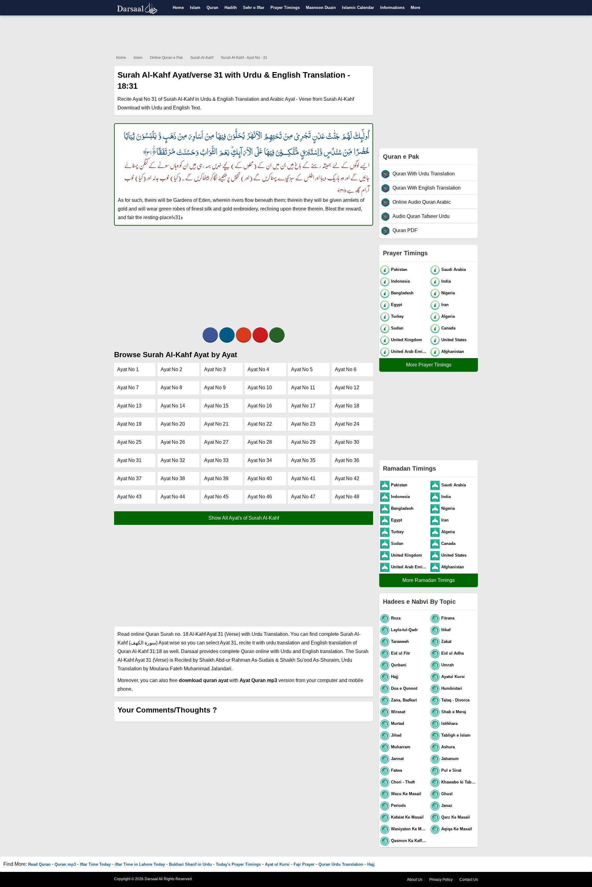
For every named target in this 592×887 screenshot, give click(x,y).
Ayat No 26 (173, 442)
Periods (398, 805)
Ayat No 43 (129, 496)
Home (178, 7)
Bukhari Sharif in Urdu (190, 864)
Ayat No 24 (347, 424)
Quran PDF (405, 230)
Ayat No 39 (216, 478)
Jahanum (450, 758)
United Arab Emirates (409, 351)
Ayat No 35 (303, 460)
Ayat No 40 (260, 478)
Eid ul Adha (452, 653)
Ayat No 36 (347, 460)
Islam (195, 7)
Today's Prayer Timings (238, 864)
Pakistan (399, 269)
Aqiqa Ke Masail (456, 829)
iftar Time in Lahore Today (140, 864)
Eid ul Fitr (400, 653)
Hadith (230, 7)
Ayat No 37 (129, 478)
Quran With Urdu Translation (424, 173)
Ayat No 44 (173, 496)
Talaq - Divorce (455, 700)
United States (454, 339)
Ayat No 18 (347, 405)
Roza (396, 618)
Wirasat (398, 711)
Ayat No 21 (216, 424)
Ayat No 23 (303, 424)
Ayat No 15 (216, 405)
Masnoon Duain (321, 7)
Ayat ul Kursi (277, 864)
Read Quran (39, 864)
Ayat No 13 (129, 405)
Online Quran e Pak (166, 57)
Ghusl (447, 793)
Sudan (397, 328)
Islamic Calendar (358, 7)
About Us (414, 879)
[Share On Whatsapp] (277, 335)
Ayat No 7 (128, 387)
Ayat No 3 (215, 369)
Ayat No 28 (260, 442)
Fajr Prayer (304, 864)
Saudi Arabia (453, 269)
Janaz (446, 805)
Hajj (394, 676)
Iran (445, 304)
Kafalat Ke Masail (407, 817)
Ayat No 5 (302, 369)
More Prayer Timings (428, 364)
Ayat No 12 (347, 387)
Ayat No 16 (260, 405)
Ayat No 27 (216, 442)
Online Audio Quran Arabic (422, 202)
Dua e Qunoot (404, 688)
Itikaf (445, 629)
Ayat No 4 (258, 369)
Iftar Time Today (95, 864)
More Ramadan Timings (428, 580)
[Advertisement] (296, 34)
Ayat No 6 (345, 369)
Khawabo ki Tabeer (459, 782)
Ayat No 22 (260, 424)
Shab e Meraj (453, 711)
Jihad (396, 735)
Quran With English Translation (427, 187)
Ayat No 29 (303, 442)
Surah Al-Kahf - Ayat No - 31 (244, 57)
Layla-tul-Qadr (404, 629)
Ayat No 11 (303, 387)
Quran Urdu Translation (341, 864)
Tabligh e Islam (456, 735)
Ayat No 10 (260, 387)
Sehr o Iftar (253, 7)
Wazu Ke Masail (406, 793)
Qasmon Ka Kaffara (409, 840)
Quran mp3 (65, 864)
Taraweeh (400, 641)
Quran (212, 7)
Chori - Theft (403, 782)
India (446, 281)
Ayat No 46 (260, 496)
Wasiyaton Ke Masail (409, 829)
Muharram (400, 747)
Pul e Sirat (451, 770)
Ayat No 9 (215, 387)
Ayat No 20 (173, 424)
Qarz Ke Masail (455, 817)
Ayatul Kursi (453, 676)
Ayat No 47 (303, 496)
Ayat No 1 (128, 369)
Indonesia (400, 281)
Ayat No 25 (129, 442)
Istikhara (449, 723)
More (415, 7)
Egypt (396, 304)
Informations (392, 7)
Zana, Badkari (404, 700)
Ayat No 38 (173, 478)
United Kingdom (406, 339)
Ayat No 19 (129, 424)
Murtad (397, 723)
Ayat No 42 (347, 478)
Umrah (447, 665)
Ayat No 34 (260, 460)
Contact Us (468, 879)
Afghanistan (452, 351)
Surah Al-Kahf (201, 57)
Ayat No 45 (216, 496)
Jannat (397, 758)
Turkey (397, 316)
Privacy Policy (441, 879)
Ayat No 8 (171, 387)
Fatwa (396, 770)
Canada (448, 328)
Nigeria (448, 293)
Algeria (448, 316)
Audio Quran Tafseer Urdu (421, 216)
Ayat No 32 (173, 460)
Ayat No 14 (173, 405)
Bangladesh (402, 293)
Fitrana (447, 618)
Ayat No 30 (347, 442)
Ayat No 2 (171, 369)
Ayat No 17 (303, 405)
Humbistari (451, 688)
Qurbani (398, 665)
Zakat (446, 641)
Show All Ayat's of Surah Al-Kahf (243, 518)
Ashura (448, 747)
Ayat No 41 (303, 478)
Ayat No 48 (347, 496)
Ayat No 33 (216, 460)
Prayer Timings (285, 7)
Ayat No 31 (129, 460)
